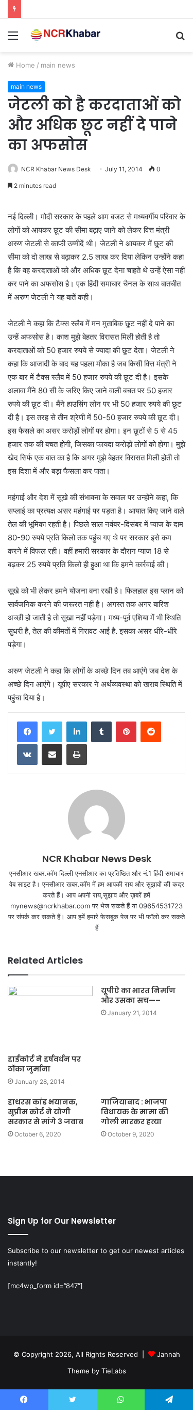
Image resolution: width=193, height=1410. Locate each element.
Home (24, 65)
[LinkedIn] (76, 732)
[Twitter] (52, 732)
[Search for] (180, 39)
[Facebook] (27, 732)
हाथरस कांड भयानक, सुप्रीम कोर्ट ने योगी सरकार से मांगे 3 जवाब (45, 1112)
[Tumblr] (101, 732)
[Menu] (13, 39)
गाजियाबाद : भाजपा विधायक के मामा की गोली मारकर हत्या (134, 1112)
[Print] (76, 754)
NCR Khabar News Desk (56, 169)
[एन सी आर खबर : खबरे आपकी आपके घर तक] (67, 35)
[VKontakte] (27, 754)
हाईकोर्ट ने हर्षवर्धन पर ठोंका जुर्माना (44, 1064)
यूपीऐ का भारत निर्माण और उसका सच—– (138, 995)
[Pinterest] (126, 732)
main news (58, 65)
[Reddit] (151, 732)
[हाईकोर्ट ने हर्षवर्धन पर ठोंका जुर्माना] (50, 1017)
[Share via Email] (52, 754)
